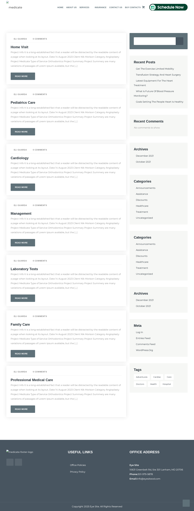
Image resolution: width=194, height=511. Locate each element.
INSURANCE (100, 7)
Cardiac (157, 377)
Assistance (142, 194)
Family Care (20, 324)
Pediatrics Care (23, 102)
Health (153, 384)
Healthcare (142, 206)
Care (169, 377)
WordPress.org (144, 350)
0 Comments (40, 39)
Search (179, 41)
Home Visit (19, 47)
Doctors (140, 384)
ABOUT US (71, 7)
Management (21, 213)
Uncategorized (144, 218)
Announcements (145, 188)
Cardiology (20, 158)
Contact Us (115, 7)
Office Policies (78, 465)
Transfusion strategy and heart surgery (158, 74)
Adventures (141, 377)
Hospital (167, 384)
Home (60, 7)
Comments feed (145, 344)
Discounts (141, 200)
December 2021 (145, 155)
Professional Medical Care (32, 380)
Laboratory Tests (24, 269)
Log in (139, 332)
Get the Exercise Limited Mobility (155, 68)
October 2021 (143, 161)
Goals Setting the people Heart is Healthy (159, 101)
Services (84, 7)
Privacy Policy (77, 471)
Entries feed (143, 338)
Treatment (142, 212)
